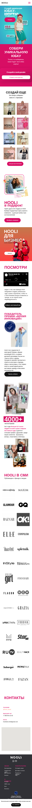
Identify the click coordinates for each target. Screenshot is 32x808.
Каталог (6, 775)
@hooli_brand (7, 709)
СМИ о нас (7, 784)
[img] (16, 757)
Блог (5, 786)
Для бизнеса (7, 773)
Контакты (6, 788)
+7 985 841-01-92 (8, 715)
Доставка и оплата (20, 770)
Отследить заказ (19, 768)
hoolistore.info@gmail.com (10, 721)
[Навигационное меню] (29, 3)
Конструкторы (7, 768)
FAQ (16, 775)
